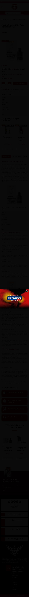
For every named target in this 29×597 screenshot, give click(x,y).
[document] (14, 298)
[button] (26, 290)
